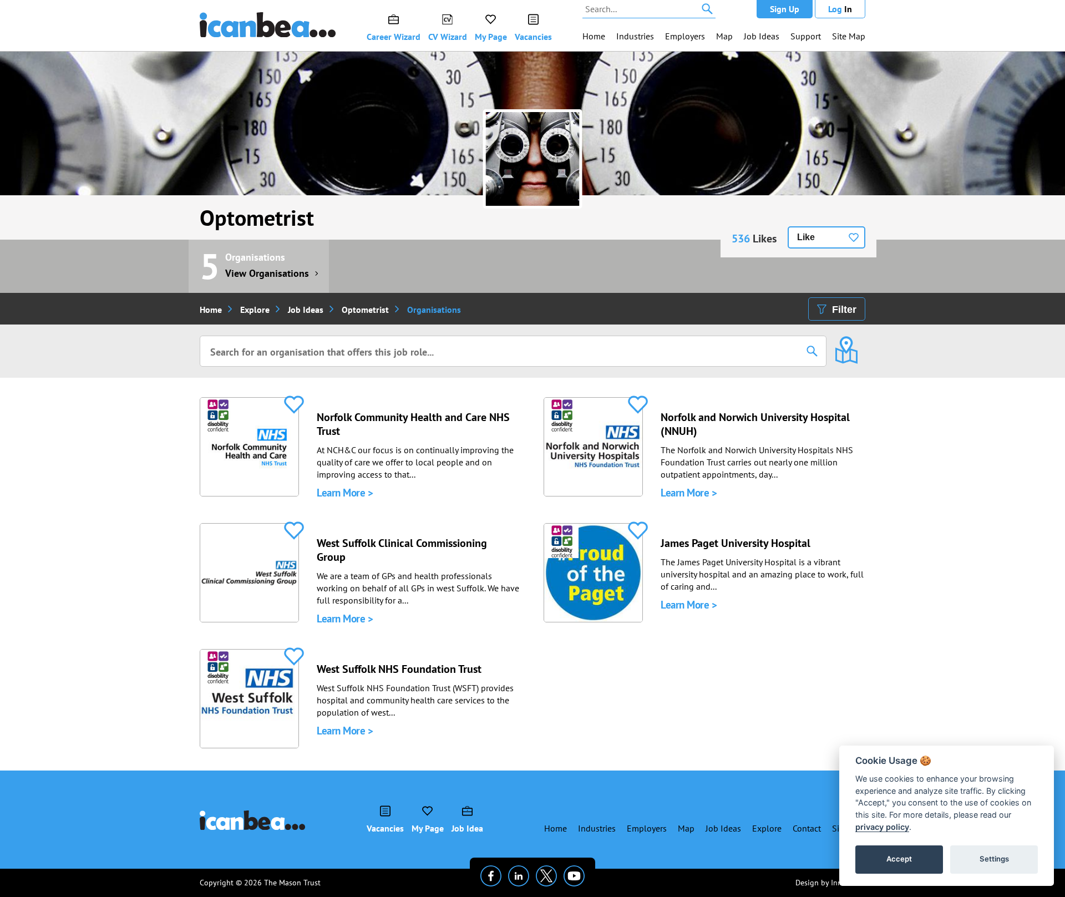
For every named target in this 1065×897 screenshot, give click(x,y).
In (840, 8)
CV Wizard (447, 36)
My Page (491, 36)
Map (724, 36)
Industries (635, 36)
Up (784, 8)
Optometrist (257, 217)
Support (805, 36)
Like (806, 237)
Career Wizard (393, 36)
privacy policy (882, 827)
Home (593, 36)
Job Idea (467, 828)
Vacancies (533, 36)
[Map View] (846, 342)
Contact (807, 828)
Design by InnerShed (830, 883)
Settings (994, 858)
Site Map (848, 36)
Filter (844, 309)
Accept (899, 858)
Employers (685, 36)
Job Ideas (761, 36)
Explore (255, 309)
